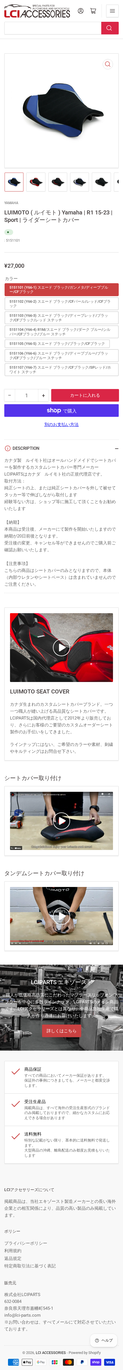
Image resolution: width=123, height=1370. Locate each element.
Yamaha (11, 203)
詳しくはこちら (62, 1030)
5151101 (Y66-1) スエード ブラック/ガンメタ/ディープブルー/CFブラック (58, 289)
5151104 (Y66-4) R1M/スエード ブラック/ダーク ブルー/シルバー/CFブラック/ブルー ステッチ (59, 331)
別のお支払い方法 (61, 424)
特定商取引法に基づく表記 (30, 1266)
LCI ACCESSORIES (51, 1353)
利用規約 (12, 1250)
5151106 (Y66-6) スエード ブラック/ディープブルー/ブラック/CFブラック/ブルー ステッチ (58, 355)
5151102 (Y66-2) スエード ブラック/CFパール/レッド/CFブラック (60, 303)
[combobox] (61, 28)
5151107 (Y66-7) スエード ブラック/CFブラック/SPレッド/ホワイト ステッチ (60, 369)
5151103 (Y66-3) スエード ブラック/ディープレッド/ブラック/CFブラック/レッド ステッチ (58, 317)
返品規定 (12, 1258)
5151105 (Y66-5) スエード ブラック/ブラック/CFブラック (57, 343)
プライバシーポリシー (25, 1243)
